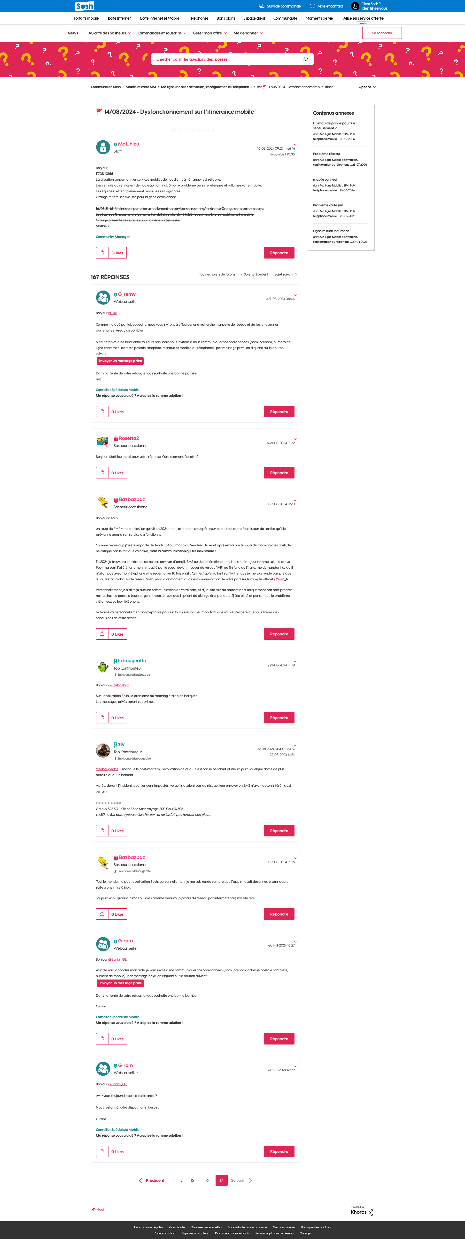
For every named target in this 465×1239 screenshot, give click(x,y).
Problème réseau (326, 154)
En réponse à (134, 674)
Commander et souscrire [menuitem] (159, 33)
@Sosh (279, 579)
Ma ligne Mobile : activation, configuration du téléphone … (206, 87)
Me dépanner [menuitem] (245, 33)
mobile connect (325, 179)
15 (192, 1180)
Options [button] (365, 87)
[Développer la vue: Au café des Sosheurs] (129, 33)
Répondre (279, 252)
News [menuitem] (73, 33)
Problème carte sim (328, 205)
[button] (102, 252)
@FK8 (112, 313)
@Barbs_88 (117, 959)
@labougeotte (107, 769)
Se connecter (382, 33)
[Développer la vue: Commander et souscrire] (184, 33)
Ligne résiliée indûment (331, 231)
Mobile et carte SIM (141, 87)
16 (207, 1180)
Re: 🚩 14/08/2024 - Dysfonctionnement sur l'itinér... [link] (296, 87)
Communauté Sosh (106, 87)
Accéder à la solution (198, 130)
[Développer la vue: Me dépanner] (261, 33)
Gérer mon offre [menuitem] (207, 33)
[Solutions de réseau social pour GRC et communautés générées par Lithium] (362, 1211)
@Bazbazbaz (118, 685)
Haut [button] (100, 1209)
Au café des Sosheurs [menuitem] (107, 33)
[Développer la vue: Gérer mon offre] (225, 33)
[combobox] (232, 59)
